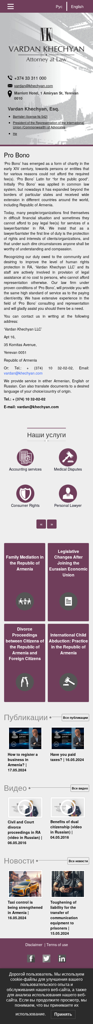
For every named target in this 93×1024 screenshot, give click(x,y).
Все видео (80, 788)
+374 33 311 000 (30, 78)
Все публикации (75, 717)
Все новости (78, 861)
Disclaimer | (35, 944)
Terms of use (56, 944)
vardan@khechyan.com (33, 85)
